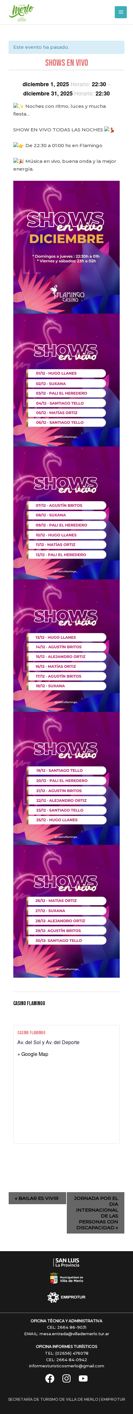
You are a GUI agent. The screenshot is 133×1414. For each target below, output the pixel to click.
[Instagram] (66, 1378)
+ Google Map (32, 1053)
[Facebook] (49, 1378)
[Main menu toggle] (121, 12)
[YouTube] (83, 1378)
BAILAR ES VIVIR (36, 1198)
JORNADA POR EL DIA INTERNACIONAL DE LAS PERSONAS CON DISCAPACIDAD (96, 1212)
